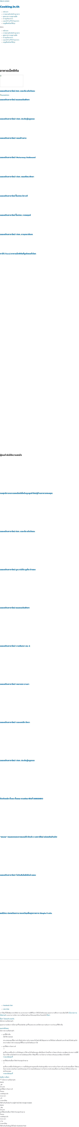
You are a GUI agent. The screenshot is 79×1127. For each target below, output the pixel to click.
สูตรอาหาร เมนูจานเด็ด (10, 16)
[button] (39, 27)
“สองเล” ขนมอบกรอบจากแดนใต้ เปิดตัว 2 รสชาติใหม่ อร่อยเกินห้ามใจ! (28, 836)
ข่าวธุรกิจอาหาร (8, 18)
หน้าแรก (5, 12)
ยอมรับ (12, 1019)
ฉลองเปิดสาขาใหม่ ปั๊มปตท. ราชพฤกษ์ (15, 215)
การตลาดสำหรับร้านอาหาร (11, 14)
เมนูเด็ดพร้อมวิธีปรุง (9, 23)
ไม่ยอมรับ (7, 1019)
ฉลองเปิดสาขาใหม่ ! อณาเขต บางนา (14, 684)
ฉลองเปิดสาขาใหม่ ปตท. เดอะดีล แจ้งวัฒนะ (17, 90)
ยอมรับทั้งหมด (4, 1028)
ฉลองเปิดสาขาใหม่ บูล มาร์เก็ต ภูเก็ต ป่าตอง (18, 569)
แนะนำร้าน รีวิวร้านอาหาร (11, 21)
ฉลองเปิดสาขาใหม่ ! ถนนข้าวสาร (13, 138)
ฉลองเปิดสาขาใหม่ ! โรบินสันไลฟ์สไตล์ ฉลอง (18, 875)
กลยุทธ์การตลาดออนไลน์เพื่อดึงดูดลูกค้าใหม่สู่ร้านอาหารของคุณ (26, 493)
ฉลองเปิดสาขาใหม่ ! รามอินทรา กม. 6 (15, 645)
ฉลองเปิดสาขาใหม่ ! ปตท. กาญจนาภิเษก (16, 234)
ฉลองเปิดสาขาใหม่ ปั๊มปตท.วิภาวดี (14, 195)
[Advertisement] (39, 55)
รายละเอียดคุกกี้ (8, 1057)
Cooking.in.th (9, 6)
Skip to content (4, 1)
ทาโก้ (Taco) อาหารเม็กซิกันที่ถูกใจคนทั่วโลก (18, 253)
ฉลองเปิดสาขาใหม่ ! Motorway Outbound (17, 157)
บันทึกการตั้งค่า (4, 1077)
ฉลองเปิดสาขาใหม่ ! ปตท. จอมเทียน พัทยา (17, 176)
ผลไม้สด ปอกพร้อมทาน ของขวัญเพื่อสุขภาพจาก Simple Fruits (26, 913)
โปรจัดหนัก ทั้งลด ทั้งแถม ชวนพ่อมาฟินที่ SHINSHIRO (21, 798)
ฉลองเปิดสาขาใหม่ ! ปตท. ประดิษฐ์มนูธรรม (17, 118)
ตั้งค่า (48, 1015)
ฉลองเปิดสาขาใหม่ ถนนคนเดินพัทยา (15, 99)
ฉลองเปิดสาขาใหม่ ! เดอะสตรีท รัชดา (15, 722)
